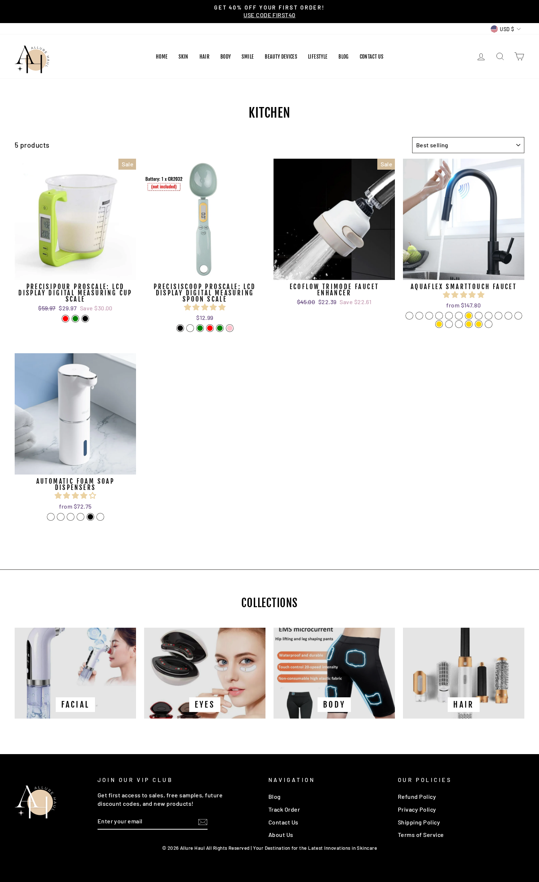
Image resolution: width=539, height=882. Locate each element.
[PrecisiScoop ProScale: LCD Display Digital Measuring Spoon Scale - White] (190, 328)
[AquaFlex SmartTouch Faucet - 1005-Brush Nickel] (439, 315)
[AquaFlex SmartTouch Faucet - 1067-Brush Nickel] (478, 315)
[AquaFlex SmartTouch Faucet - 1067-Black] (518, 315)
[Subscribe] (203, 821)
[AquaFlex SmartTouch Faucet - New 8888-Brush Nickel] (458, 324)
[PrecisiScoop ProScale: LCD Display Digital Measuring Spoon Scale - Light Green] (219, 328)
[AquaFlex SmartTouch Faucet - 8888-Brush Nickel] (448, 315)
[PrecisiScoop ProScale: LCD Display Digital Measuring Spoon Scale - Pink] (229, 328)
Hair (204, 56)
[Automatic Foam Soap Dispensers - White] (50, 516)
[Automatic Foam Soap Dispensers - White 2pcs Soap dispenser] (70, 516)
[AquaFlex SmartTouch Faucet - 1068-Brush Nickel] (458, 315)
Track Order (284, 809)
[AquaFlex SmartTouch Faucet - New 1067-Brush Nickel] (488, 315)
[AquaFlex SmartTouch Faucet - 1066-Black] (419, 315)
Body (225, 56)
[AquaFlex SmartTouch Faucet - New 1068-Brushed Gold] (439, 324)
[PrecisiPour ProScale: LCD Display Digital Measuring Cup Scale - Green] (75, 318)
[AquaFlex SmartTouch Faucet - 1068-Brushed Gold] (468, 315)
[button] (204, 307)
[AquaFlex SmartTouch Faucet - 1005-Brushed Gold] (478, 324)
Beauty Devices (281, 56)
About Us (280, 834)
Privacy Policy (417, 809)
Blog (343, 56)
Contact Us (372, 56)
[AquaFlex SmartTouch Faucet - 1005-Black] (409, 315)
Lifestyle (317, 56)
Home (162, 56)
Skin (183, 56)
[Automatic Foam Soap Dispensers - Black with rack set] (100, 516)
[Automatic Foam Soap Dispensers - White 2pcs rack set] (80, 516)
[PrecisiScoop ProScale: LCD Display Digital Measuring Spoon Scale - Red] (209, 328)
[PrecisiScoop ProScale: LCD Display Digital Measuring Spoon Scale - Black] (180, 328)
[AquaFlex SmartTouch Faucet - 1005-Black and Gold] (468, 324)
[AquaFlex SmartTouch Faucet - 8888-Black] (488, 324)
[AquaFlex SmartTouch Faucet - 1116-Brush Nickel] (508, 315)
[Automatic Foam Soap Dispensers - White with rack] (60, 516)
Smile (248, 56)
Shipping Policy (419, 822)
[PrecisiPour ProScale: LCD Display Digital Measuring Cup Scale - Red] (65, 318)
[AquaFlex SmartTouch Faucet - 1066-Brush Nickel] (429, 315)
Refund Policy (417, 796)
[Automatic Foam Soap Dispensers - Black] (90, 516)
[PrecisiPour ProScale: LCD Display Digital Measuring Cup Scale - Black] (85, 318)
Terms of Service (421, 834)
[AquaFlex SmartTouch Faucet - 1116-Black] (498, 315)
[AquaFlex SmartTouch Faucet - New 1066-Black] (448, 324)
